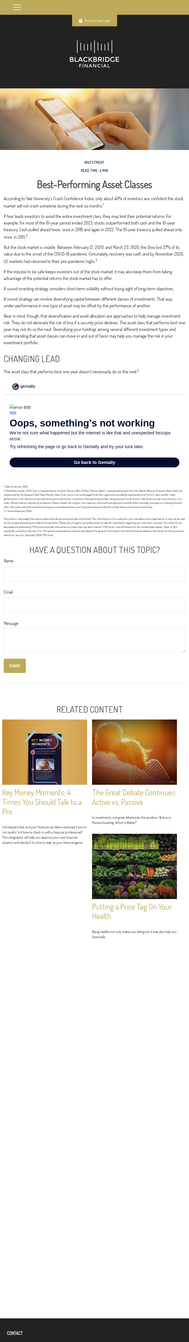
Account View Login (98, 20)
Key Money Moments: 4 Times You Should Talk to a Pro (42, 802)
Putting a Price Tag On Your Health (132, 911)
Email (8, 592)
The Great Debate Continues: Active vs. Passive (134, 797)
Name (9, 560)
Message (11, 623)
